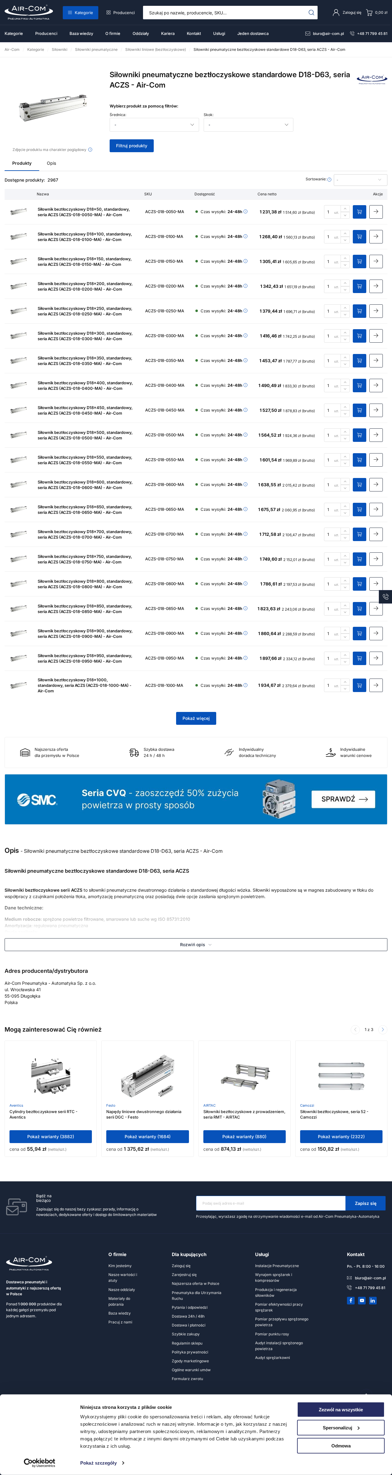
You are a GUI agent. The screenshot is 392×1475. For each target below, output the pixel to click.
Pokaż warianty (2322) (341, 1136)
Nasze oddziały (121, 1289)
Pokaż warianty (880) (244, 1136)
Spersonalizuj (337, 1427)
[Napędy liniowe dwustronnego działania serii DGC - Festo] (147, 1076)
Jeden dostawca (253, 33)
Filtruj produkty (131, 145)
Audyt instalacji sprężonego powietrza (279, 1346)
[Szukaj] (312, 12)
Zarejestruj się (184, 1274)
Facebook (351, 1300)
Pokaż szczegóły (98, 1463)
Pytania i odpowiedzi (190, 1307)
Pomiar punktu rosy (272, 1334)
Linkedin (373, 1300)
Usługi (219, 33)
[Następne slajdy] (382, 1029)
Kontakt (194, 33)
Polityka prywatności (190, 1352)
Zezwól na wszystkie (341, 1409)
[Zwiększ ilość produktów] (345, 208)
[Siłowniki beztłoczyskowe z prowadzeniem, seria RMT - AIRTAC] (244, 1076)
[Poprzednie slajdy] (355, 1029)
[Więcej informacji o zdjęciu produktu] (90, 150)
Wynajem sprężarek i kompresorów (273, 1277)
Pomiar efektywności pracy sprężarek (279, 1307)
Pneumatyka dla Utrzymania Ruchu (196, 1295)
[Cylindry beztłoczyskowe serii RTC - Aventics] (50, 1076)
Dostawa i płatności (188, 1325)
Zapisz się (365, 1203)
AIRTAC (209, 1105)
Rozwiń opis (192, 944)
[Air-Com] (372, 82)
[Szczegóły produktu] (376, 212)
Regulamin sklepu (187, 1343)
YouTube (362, 1300)
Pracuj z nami (120, 1322)
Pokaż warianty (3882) (50, 1136)
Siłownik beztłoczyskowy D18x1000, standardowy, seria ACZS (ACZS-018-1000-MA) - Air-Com (84, 685)
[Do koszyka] (359, 212)
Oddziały (141, 33)
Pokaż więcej (196, 718)
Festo (110, 1105)
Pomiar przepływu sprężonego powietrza (281, 1322)
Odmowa (341, 1445)
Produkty (22, 163)
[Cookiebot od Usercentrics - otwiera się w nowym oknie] (39, 1463)
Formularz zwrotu (187, 1378)
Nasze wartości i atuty (122, 1277)
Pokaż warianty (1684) (148, 1136)
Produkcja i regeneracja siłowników (276, 1292)
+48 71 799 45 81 (372, 33)
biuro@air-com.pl (328, 33)
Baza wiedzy (81, 33)
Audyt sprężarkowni (272, 1357)
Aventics (16, 1105)
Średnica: (118, 115)
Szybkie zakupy (186, 1334)
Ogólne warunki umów (191, 1370)
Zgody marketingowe (190, 1361)
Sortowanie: (316, 179)
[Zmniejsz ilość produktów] (345, 215)
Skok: (208, 115)
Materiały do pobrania (119, 1301)
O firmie (112, 33)
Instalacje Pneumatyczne (277, 1265)
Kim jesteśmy (120, 1265)
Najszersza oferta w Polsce (195, 1283)
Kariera (168, 33)
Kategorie (84, 12)
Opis (51, 163)
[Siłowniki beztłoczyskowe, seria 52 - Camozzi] (341, 1076)
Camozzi (307, 1105)
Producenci (124, 12)
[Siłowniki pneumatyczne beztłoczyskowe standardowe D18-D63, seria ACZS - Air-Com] (52, 107)
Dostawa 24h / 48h (188, 1316)
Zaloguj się (181, 1265)
